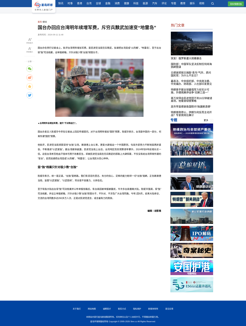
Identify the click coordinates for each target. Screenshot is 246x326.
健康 (126, 3)
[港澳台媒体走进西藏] (191, 155)
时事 (70, 3)
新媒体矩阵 (153, 309)
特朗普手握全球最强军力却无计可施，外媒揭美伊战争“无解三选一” (190, 91)
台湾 (89, 3)
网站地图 (92, 309)
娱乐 (192, 3)
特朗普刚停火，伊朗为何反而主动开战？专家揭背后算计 (191, 114)
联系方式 (122, 309)
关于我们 (77, 309)
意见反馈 (169, 309)
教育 (182, 3)
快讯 (60, 3)
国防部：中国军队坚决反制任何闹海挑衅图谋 (191, 65)
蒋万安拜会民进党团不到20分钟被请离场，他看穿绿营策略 (191, 100)
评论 (164, 3)
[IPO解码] (191, 240)
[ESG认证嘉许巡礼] (191, 291)
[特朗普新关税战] (191, 206)
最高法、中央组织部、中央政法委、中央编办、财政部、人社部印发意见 (191, 82)
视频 (201, 3)
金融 (107, 3)
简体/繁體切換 (236, 4)
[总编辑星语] (191, 172)
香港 (79, 3)
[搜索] (212, 3)
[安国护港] (191, 274)
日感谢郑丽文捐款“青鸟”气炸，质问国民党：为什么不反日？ (191, 74)
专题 (173, 3)
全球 (98, 3)
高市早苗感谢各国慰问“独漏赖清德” (191, 106)
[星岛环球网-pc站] (43, 13)
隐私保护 (137, 309)
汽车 (154, 3)
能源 (145, 3)
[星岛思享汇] (191, 138)
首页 (40, 22)
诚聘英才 (107, 309)
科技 (136, 3)
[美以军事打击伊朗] (191, 223)
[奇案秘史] (191, 257)
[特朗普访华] (191, 189)
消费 (117, 3)
